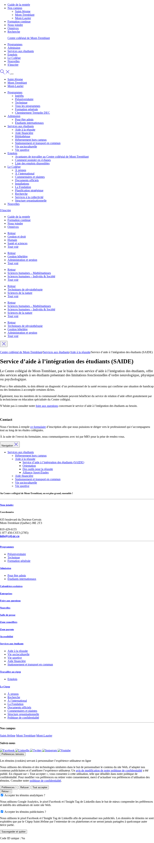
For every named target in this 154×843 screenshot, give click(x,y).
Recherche (14, 31)
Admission (14, 47)
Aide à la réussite (25, 129)
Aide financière (24, 133)
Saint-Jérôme (7, 735)
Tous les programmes (27, 106)
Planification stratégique (29, 190)
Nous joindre (15, 24)
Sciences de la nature (20, 292)
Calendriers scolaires (11, 586)
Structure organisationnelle (31, 200)
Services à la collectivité (29, 197)
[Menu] (12, 74)
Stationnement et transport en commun (37, 143)
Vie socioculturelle (26, 146)
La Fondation (23, 187)
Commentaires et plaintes (30, 176)
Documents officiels (27, 180)
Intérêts (19, 95)
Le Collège (14, 57)
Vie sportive (22, 149)
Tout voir (13, 246)
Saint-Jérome (22, 11)
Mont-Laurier (23, 18)
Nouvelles (14, 61)
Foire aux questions (10, 600)
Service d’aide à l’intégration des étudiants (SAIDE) (53, 462)
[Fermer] (4, 344)
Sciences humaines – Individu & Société (31, 276)
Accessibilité (6, 636)
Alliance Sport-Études (36, 472)
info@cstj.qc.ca (9, 536)
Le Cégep (5, 686)
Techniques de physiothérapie (25, 289)
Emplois (12, 54)
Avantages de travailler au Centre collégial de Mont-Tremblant (52, 156)
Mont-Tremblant (24, 14)
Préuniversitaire (24, 99)
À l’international (24, 173)
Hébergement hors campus (31, 139)
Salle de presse (7, 614)
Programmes (15, 44)
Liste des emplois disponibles (32, 163)
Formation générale (26, 109)
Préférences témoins (13, 754)
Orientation (29, 465)
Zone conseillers (8, 622)
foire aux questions (47, 405)
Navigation (8, 445)
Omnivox (13, 28)
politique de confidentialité (45, 780)
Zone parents (7, 629)
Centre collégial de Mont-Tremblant (29, 38)
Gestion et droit (17, 236)
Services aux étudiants (21, 51)
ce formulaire (38, 426)
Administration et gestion (22, 259)
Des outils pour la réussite (38, 469)
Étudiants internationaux (29, 122)
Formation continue (19, 21)
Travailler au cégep (10, 671)
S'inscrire (13, 64)
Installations (22, 183)
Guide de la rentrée (19, 4)
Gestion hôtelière (18, 256)
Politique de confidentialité (23, 717)
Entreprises (6, 593)
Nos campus (15, 8)
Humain (12, 240)
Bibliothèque (22, 136)
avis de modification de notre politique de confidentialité (109, 770)
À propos (20, 170)
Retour (12, 233)
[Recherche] (5, 73)
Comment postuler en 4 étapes (33, 160)
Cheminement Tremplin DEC (32, 112)
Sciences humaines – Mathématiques (29, 273)
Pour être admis (24, 119)
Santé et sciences (17, 243)
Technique (21, 102)
